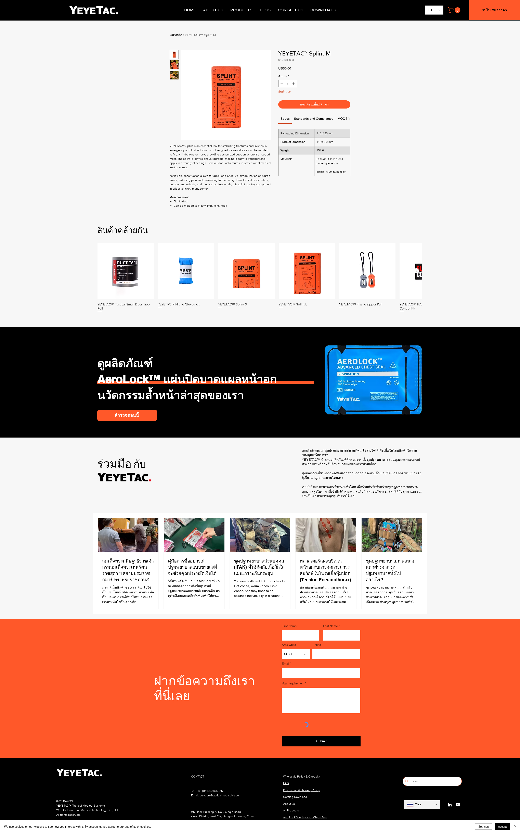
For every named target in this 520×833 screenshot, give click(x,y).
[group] (259, 278)
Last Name (330, 626)
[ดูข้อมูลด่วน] (126, 271)
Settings (483, 826)
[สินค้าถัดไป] (416, 270)
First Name (289, 626)
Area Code (289, 644)
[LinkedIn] (449, 804)
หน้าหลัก (176, 35)
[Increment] (293, 83)
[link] (285, 119)
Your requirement (293, 683)
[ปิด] (515, 826)
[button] (455, 10)
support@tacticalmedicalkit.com (220, 795)
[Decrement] (281, 83)
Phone (316, 644)
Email (285, 663)
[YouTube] (457, 804)
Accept (502, 826)
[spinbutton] (287, 83)
